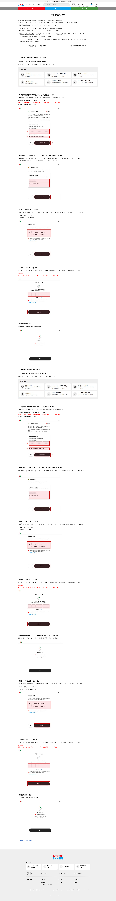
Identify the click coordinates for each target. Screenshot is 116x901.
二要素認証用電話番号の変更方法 (78, 46)
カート (92, 6)
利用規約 (79, 890)
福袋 (76, 882)
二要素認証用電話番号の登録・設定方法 (37, 46)
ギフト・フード (31, 8)
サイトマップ (85, 890)
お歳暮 (43, 882)
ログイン (83, 6)
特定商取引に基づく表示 (38, 890)
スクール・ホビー (85, 8)
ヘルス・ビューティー (58, 8)
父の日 (60, 879)
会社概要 (29, 890)
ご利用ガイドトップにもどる (25, 840)
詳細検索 (73, 4)
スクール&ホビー (79, 873)
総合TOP (21, 11)
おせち (60, 882)
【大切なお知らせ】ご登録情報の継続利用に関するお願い (59, 1)
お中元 (76, 879)
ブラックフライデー (47, 884)
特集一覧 (39, 4)
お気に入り (87, 6)
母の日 (43, 879)
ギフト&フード (45, 873)
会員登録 (79, 6)
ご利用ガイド (27, 11)
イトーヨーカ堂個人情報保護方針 (68, 890)
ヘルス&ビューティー (63, 873)
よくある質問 (56, 890)
